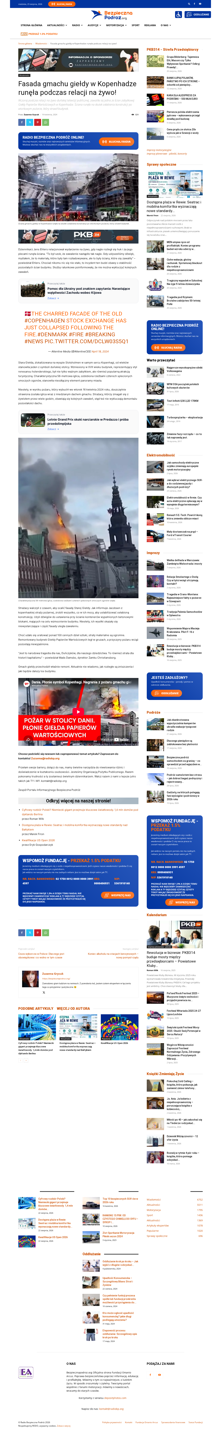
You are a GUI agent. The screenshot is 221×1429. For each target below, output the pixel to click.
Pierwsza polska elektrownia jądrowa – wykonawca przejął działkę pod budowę (183, 115)
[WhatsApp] (45, 122)
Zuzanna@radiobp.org (45, 758)
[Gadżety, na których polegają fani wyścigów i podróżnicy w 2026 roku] (155, 797)
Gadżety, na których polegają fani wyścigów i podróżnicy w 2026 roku (183, 796)
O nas (164, 25)
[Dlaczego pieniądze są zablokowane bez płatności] (155, 745)
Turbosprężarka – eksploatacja (185, 417)
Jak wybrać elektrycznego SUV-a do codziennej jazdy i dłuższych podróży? (185, 483)
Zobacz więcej (63, 1425)
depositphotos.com (115, 1398)
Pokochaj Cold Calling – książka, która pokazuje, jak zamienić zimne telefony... (182, 1085)
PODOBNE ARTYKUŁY (35, 1008)
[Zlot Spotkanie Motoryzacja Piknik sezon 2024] (91, 1237)
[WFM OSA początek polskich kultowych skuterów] (155, 389)
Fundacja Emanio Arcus (147, 1422)
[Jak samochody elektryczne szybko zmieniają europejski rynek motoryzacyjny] (155, 467)
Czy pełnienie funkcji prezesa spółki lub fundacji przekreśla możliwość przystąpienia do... (119, 1299)
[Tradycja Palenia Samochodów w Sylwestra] (155, 616)
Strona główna (31, 25)
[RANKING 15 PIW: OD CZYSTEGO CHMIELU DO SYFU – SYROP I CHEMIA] (91, 1220)
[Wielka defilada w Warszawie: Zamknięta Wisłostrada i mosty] (155, 565)
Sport (136, 25)
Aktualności (55, 25)
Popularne (106, 1038)
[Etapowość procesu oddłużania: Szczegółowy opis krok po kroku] (91, 1335)
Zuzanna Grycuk (31, 114)
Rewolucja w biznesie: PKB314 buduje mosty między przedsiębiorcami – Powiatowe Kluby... (171, 959)
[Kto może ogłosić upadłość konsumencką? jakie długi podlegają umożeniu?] (91, 1317)
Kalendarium (157, 915)
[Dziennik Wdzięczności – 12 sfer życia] (155, 1141)
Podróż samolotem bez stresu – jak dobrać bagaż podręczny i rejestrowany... (184, 778)
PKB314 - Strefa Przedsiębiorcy (172, 49)
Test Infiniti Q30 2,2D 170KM (182, 400)
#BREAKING (100, 334)
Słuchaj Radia (64, 4)
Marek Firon (152, 215)
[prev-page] (20, 1060)
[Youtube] (200, 3)
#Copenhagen (44, 320)
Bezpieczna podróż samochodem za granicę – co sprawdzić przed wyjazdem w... (184, 761)
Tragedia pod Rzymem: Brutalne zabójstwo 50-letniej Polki (183, 300)
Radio (76, 25)
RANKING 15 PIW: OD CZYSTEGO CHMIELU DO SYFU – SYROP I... (120, 1219)
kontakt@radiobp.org (111, 1408)
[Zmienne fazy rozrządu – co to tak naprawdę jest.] (155, 438)
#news (33, 341)
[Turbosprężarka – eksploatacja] (155, 422)
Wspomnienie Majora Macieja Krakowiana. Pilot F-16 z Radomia (183, 632)
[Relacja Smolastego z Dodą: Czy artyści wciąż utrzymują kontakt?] (155, 581)
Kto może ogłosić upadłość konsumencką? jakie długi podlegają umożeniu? (118, 1316)
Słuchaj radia (119, 141)
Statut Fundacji (196, 1422)
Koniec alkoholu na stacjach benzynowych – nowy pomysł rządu (113, 955)
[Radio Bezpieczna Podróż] (111, 14)
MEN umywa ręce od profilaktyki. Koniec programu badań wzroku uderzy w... (183, 245)
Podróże (153, 712)
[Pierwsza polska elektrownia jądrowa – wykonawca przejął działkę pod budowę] (155, 116)
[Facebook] (194, 3)
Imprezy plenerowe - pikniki (159, 947)
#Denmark (52, 334)
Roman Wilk (152, 970)
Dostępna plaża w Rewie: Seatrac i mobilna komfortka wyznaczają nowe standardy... (174, 206)
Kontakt (128, 1422)
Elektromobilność (161, 455)
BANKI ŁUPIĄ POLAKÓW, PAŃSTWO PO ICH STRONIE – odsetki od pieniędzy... (183, 81)
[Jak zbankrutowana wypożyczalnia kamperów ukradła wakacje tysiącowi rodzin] (155, 724)
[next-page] (26, 1060)
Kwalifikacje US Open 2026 (38, 840)
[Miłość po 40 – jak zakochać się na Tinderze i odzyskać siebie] (155, 1124)
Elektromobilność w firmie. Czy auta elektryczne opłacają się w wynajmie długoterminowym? (184, 501)
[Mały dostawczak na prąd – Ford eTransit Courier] (155, 536)
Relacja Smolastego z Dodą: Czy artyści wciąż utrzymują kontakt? (183, 580)
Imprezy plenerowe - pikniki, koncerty (167, 153)
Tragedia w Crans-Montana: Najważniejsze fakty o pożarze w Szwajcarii (184, 598)
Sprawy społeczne (161, 164)
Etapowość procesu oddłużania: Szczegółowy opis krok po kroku (120, 1334)
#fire (76, 334)
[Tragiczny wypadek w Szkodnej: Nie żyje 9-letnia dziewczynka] (155, 285)
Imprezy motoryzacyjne (159, 150)
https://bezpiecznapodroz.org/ (56, 978)
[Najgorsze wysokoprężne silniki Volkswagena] (155, 372)
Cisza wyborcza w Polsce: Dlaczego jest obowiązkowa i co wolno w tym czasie (41, 955)
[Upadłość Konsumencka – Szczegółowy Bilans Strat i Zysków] (91, 1282)
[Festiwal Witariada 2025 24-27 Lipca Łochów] (155, 1015)
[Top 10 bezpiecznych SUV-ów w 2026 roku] (91, 1203)
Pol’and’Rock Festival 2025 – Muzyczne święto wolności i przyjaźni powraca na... (183, 997)
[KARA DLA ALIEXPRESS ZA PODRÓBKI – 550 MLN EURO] (155, 100)
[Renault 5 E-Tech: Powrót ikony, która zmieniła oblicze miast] (155, 519)
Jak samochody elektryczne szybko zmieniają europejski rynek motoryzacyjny (183, 466)
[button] (189, 3)
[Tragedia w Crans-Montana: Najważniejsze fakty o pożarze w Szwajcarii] (155, 599)
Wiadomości (41, 43)
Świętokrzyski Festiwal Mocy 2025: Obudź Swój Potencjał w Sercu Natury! (183, 1031)
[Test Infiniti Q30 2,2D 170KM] (155, 405)
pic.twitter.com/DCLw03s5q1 (87, 341)
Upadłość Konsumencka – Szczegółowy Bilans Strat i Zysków (118, 1281)
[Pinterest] (37, 122)
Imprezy (153, 553)
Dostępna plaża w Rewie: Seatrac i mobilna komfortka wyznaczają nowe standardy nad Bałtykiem (77, 1046)
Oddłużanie (170, 693)
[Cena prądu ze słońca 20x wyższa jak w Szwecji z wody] (155, 134)
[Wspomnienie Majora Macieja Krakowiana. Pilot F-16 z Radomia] (155, 633)
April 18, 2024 (100, 351)
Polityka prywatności (112, 1422)
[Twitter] (29, 122)
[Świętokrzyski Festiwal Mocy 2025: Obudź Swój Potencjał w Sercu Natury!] (155, 1032)
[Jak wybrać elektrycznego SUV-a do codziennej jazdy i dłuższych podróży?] (155, 484)
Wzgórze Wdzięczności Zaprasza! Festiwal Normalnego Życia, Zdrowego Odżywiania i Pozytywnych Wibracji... (183, 1052)
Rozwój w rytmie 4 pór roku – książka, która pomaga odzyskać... (183, 1156)
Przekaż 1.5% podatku (43, 33)
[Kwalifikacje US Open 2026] (119, 1027)
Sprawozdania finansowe (173, 1422)
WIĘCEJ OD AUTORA (73, 1008)
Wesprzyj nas (120, 895)
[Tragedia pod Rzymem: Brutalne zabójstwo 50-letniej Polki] (155, 301)
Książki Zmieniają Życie (165, 1074)
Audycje (93, 25)
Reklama (150, 25)
